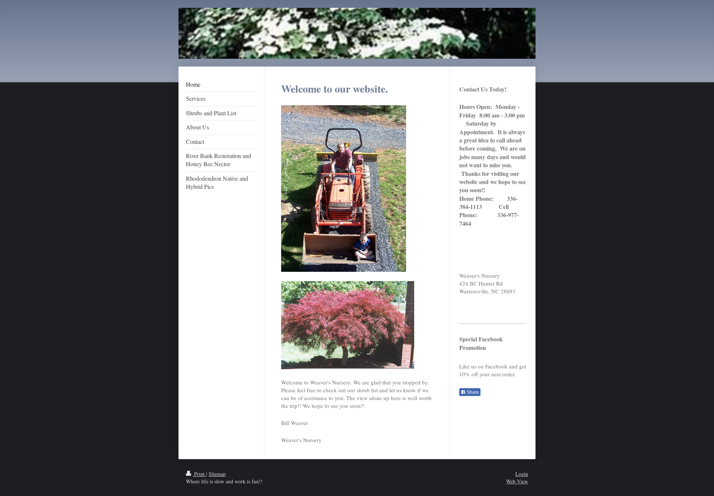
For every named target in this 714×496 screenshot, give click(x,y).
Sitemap (217, 473)
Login (521, 473)
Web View (517, 481)
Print (199, 473)
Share (472, 392)
